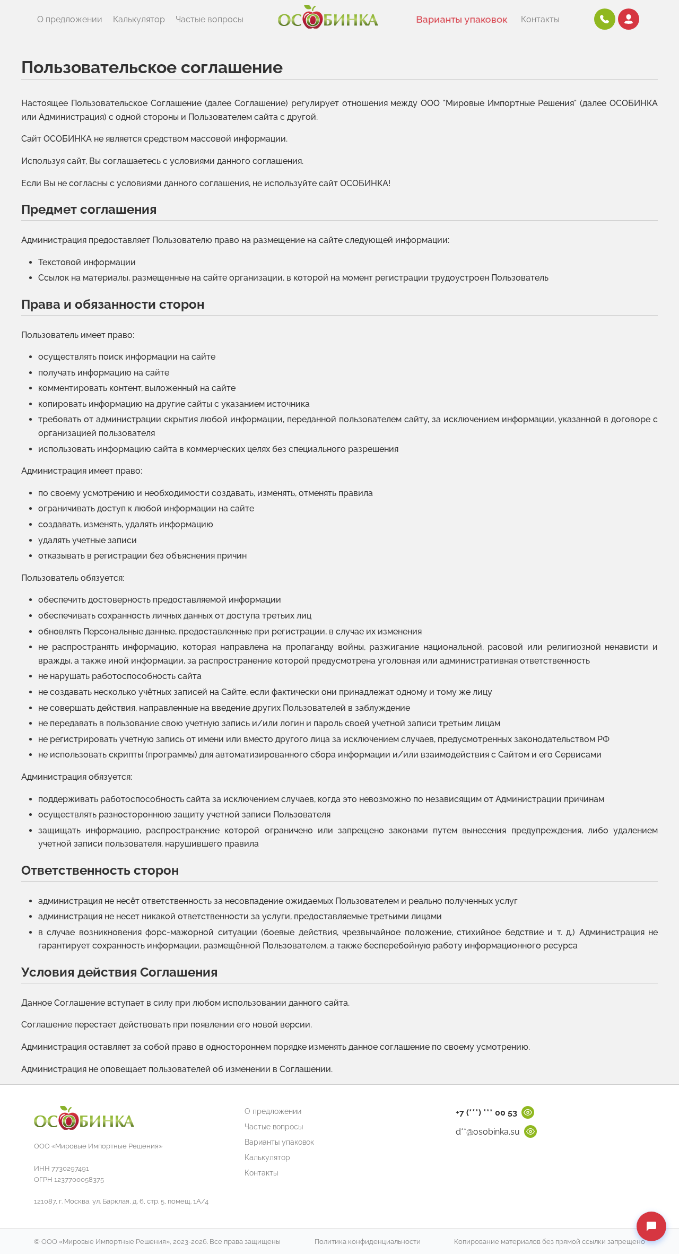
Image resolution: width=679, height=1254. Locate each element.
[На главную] (328, 19)
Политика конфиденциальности (368, 1242)
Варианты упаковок (461, 19)
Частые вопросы (209, 19)
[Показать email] (530, 1131)
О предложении (69, 19)
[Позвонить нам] (604, 19)
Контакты (540, 19)
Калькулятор (139, 19)
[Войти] (628, 19)
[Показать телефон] (527, 1112)
